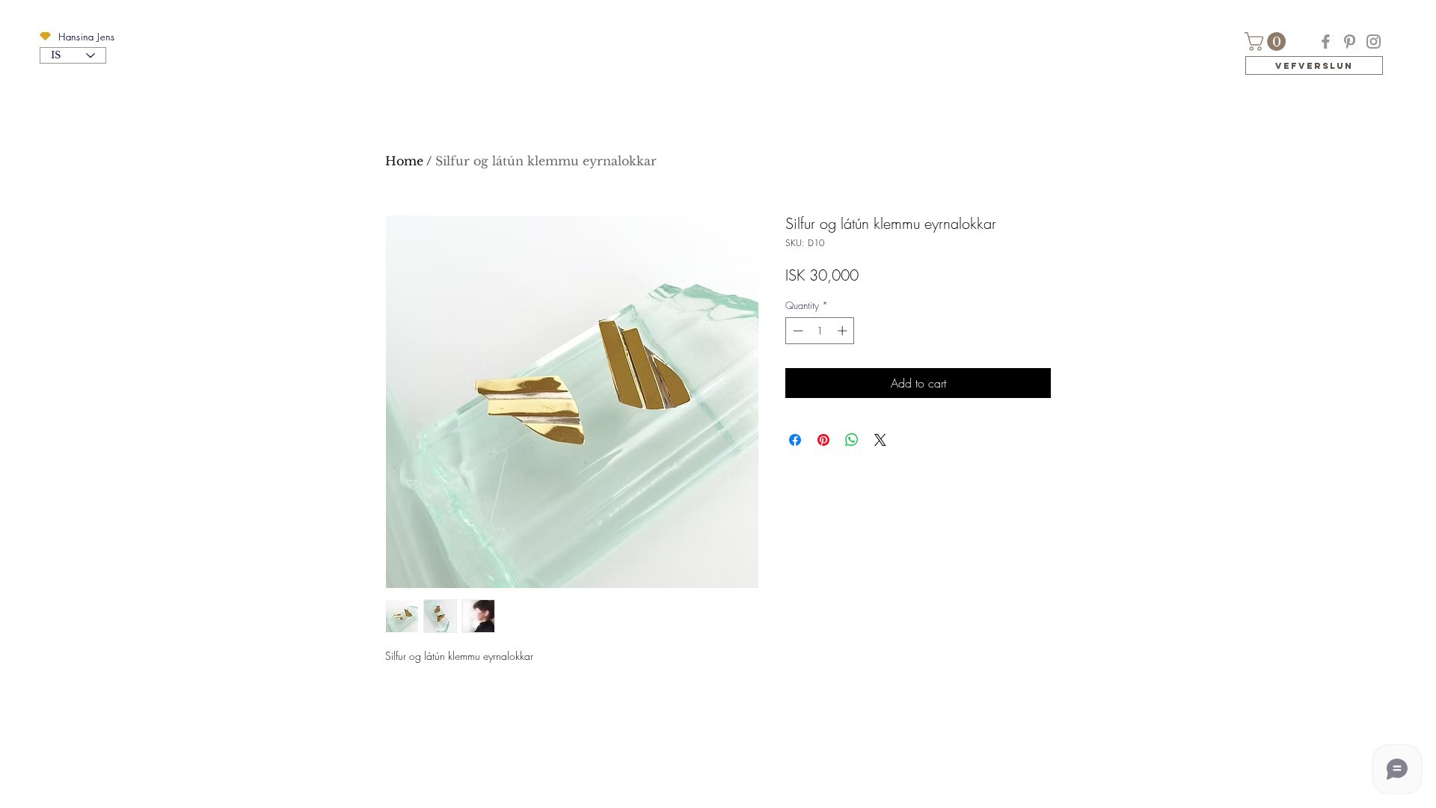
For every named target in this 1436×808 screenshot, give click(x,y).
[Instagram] (1373, 41)
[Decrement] (797, 330)
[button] (45, 36)
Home (404, 160)
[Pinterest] (1349, 41)
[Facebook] (1325, 41)
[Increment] (844, 330)
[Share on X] (880, 440)
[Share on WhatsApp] (852, 440)
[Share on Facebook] (795, 440)
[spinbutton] (820, 330)
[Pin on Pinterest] (823, 440)
